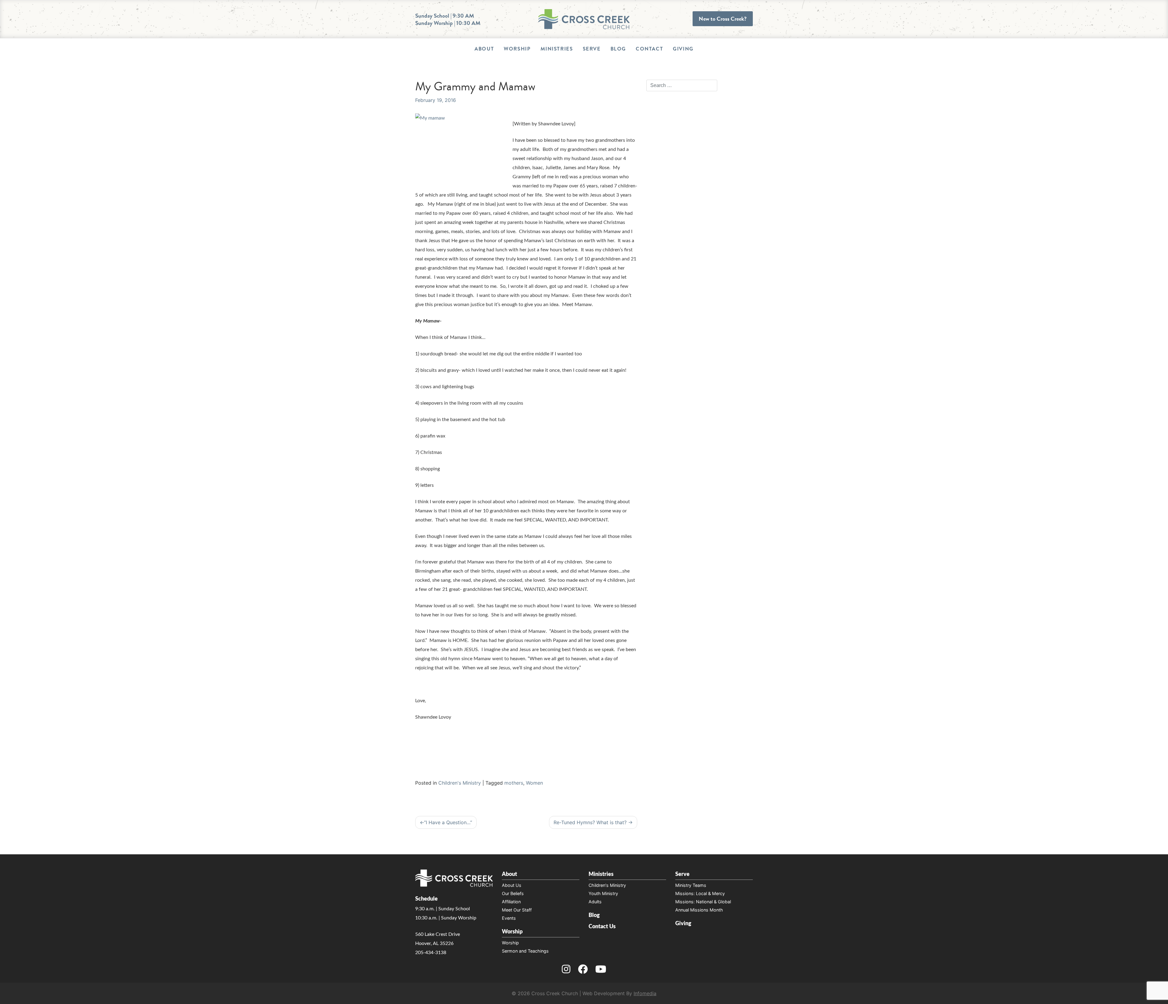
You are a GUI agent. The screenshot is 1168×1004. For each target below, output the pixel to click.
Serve (592, 49)
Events (509, 918)
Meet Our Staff (517, 909)
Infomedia (645, 993)
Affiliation (511, 901)
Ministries (557, 49)
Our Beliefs (513, 893)
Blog (618, 49)
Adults (595, 901)
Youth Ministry (603, 893)
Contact (649, 49)
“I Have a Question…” (448, 822)
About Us (511, 885)
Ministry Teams (690, 885)
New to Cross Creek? (723, 18)
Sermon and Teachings (525, 950)
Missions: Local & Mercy (700, 893)
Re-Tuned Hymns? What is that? (590, 822)
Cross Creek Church (554, 993)
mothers (513, 783)
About (484, 49)
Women (534, 783)
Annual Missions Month (699, 909)
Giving (683, 49)
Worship (517, 49)
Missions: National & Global (703, 901)
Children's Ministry (459, 783)
